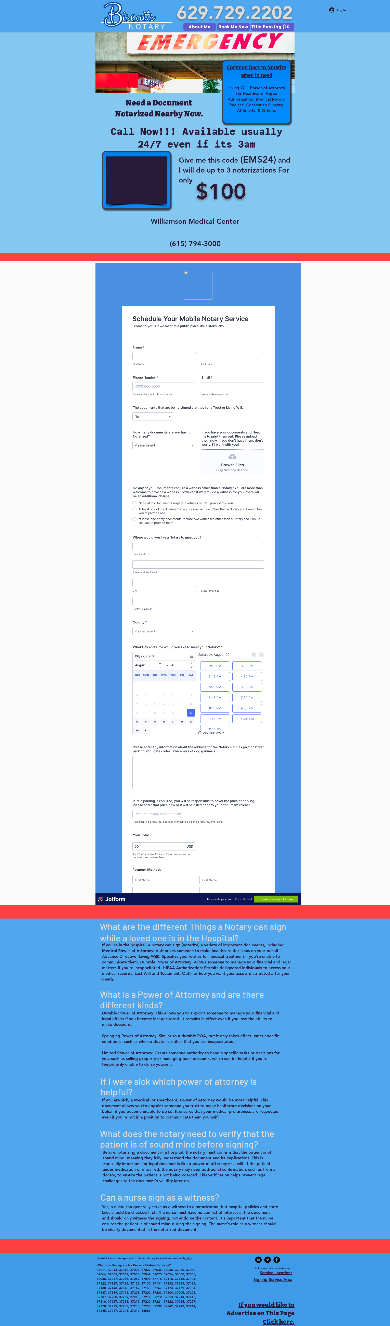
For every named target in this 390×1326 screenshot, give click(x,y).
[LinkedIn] (258, 1259)
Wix (189, 1258)
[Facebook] (276, 1259)
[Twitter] (267, 1259)
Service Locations (276, 1272)
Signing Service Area (273, 1279)
